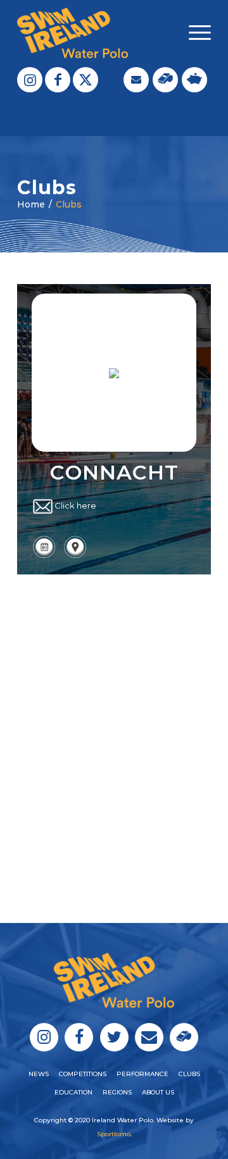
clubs (189, 1074)
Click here (75, 505)
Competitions (82, 1074)
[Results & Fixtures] (44, 556)
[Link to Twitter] (85, 79)
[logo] (94, 33)
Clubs (69, 204)
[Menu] (193, 33)
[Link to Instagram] (29, 79)
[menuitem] (193, 33)
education (73, 1092)
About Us (158, 1092)
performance (142, 1074)
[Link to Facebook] (57, 79)
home (31, 204)
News (38, 1074)
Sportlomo (113, 1134)
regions (117, 1092)
